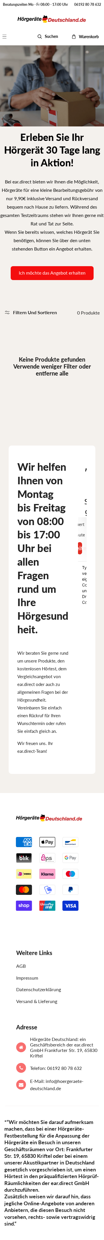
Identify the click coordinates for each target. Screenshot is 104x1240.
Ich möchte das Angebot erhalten (52, 272)
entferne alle (52, 373)
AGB (21, 966)
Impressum (27, 977)
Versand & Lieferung (36, 1001)
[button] (7, 36)
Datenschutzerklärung (38, 989)
